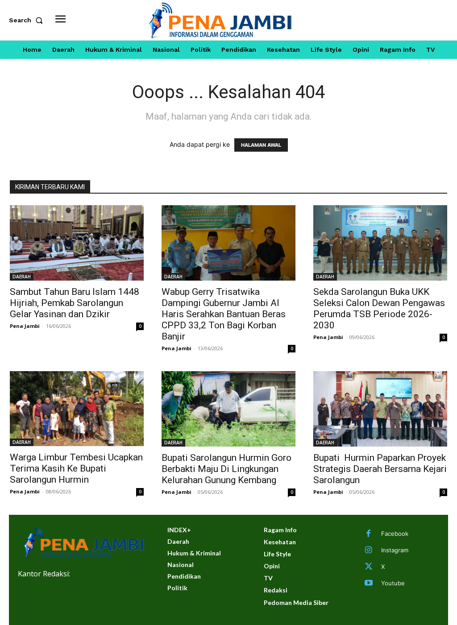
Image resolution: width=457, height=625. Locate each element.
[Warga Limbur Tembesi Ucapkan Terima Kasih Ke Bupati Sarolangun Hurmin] (77, 409)
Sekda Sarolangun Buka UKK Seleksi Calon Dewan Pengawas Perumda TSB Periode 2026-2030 (379, 308)
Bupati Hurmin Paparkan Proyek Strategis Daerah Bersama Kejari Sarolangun (380, 468)
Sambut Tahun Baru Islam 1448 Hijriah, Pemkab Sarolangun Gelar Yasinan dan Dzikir (74, 302)
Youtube (393, 583)
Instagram (394, 550)
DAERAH (21, 276)
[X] (369, 567)
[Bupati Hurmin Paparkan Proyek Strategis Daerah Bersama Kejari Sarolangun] (380, 409)
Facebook (394, 533)
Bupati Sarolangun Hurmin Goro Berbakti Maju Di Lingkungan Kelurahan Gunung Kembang (226, 468)
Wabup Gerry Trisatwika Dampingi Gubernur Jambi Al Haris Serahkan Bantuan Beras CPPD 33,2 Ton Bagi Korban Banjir (224, 314)
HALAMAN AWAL (261, 145)
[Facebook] (369, 534)
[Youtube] (369, 583)
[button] (27, 20)
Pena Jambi (25, 326)
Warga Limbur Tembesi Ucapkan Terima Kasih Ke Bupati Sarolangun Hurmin (76, 468)
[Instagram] (369, 550)
